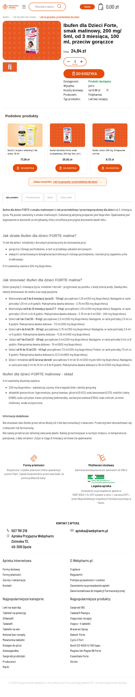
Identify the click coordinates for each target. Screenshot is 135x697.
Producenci (9, 661)
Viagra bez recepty (81, 618)
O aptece (75, 569)
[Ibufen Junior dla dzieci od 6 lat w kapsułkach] (109, 135)
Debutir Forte (77, 634)
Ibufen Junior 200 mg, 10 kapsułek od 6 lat (108, 152)
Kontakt (7, 585)
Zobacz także (66, 197)
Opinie (50, 197)
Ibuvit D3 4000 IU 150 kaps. (85, 645)
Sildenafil (8, 618)
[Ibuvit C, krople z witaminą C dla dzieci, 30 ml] (25, 135)
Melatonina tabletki (14, 640)
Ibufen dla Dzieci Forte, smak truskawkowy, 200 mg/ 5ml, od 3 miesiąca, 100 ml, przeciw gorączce (66, 152)
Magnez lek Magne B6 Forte (85, 650)
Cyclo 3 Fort (76, 640)
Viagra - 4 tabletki (80, 623)
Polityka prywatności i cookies (87, 580)
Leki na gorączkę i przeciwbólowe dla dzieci (75, 181)
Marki (6, 667)
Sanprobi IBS (77, 607)
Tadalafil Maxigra (80, 613)
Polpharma (95, 94)
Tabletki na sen (11, 629)
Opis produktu (12, 197)
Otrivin (74, 661)
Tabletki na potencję (14, 613)
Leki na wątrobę (12, 607)
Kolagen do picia (12, 645)
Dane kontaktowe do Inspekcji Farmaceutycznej (97, 590)
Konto (87, 6)
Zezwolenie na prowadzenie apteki (90, 585)
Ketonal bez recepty (14, 634)
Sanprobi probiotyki (14, 656)
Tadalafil (8, 623)
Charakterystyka (33, 197)
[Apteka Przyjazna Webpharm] (10, 6)
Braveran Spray (79, 629)
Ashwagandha (11, 650)
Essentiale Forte (79, 656)
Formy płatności (12, 574)
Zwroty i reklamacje (14, 580)
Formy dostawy (11, 569)
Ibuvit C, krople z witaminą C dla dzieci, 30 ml (22, 152)
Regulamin (76, 574)
